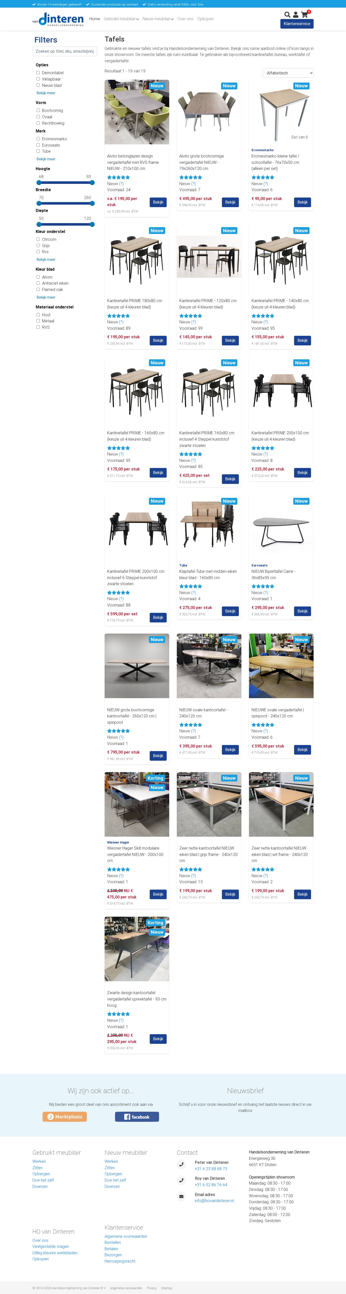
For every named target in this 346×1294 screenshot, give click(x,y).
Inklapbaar (51, 79)
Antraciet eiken (55, 283)
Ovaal (47, 116)
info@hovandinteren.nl (214, 1200)
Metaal (48, 321)
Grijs (46, 245)
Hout (46, 314)
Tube (46, 151)
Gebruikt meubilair (120, 18)
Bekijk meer (46, 93)
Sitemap (166, 1288)
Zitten (37, 1167)
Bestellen (113, 1242)
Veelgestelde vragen (50, 1246)
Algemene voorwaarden (126, 1236)
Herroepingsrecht (120, 1261)
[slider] (39, 182)
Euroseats (51, 145)
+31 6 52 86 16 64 (211, 1184)
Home (95, 18)
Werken (39, 1161)
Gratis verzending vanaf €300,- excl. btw (175, 4)
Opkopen (205, 18)
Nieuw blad (52, 85)
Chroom (49, 239)
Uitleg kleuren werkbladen (55, 1252)
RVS (46, 327)
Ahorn (47, 277)
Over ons (185, 18)
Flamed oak (52, 289)
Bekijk (158, 202)
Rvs (45, 251)
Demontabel (53, 72)
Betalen (111, 1248)
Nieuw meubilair (156, 18)
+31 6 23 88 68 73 (211, 1168)
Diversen (40, 1186)
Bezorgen (113, 1254)
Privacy (152, 1288)
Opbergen (41, 1173)
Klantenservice (297, 23)
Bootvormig (52, 110)
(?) (121, 183)
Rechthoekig (53, 123)
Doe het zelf (43, 1180)
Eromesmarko (54, 138)
